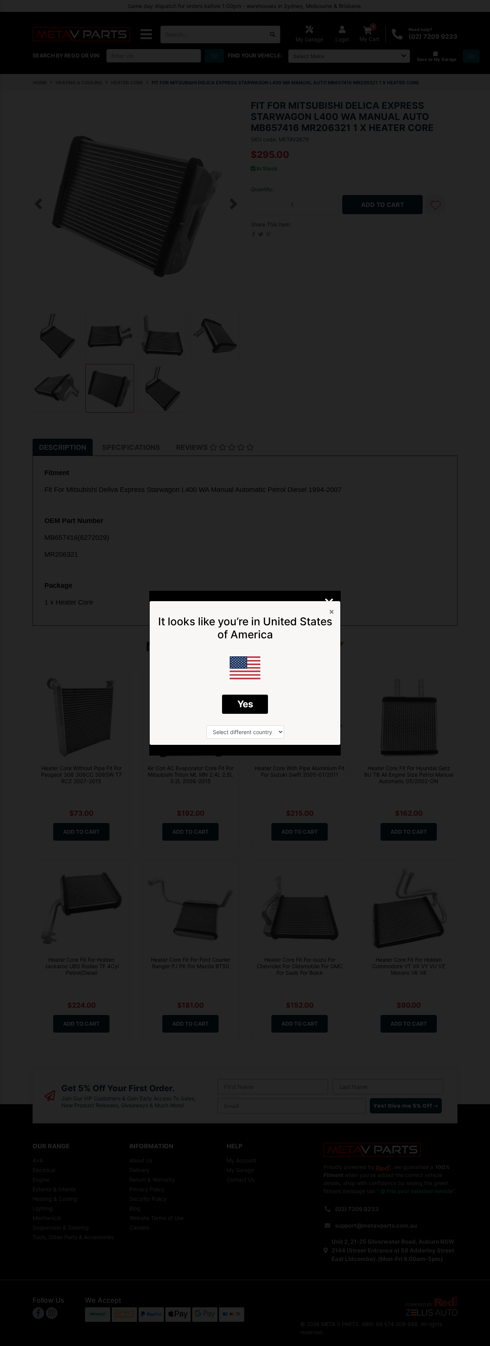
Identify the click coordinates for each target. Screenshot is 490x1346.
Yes (245, 704)
